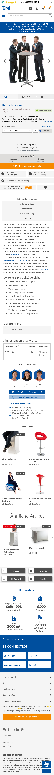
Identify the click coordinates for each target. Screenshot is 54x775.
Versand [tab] (27, 218)
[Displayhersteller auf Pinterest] (22, 729)
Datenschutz (8, 742)
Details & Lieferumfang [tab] (27, 199)
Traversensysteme (27, 31)
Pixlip (18, 26)
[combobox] (30, 15)
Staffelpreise (46, 131)
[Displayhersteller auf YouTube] (13, 729)
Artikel (9, 97)
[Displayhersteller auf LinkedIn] (17, 729)
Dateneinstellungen (10, 746)
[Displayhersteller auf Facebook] (8, 729)
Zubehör (27, 97)
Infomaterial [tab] (27, 208)
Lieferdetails (7, 112)
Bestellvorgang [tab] (27, 213)
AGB (4, 739)
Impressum (7, 735)
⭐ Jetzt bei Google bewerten (27, 717)
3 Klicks (27, 166)
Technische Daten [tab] (27, 203)
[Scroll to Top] (46, 771)
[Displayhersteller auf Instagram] (4, 729)
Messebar (15, 254)
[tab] (27, 129)
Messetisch (46, 269)
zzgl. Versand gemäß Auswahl (27, 150)
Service (45, 97)
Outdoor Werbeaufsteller (24, 28)
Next (52, 538)
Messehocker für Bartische (15, 260)
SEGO (33, 26)
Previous (2, 538)
